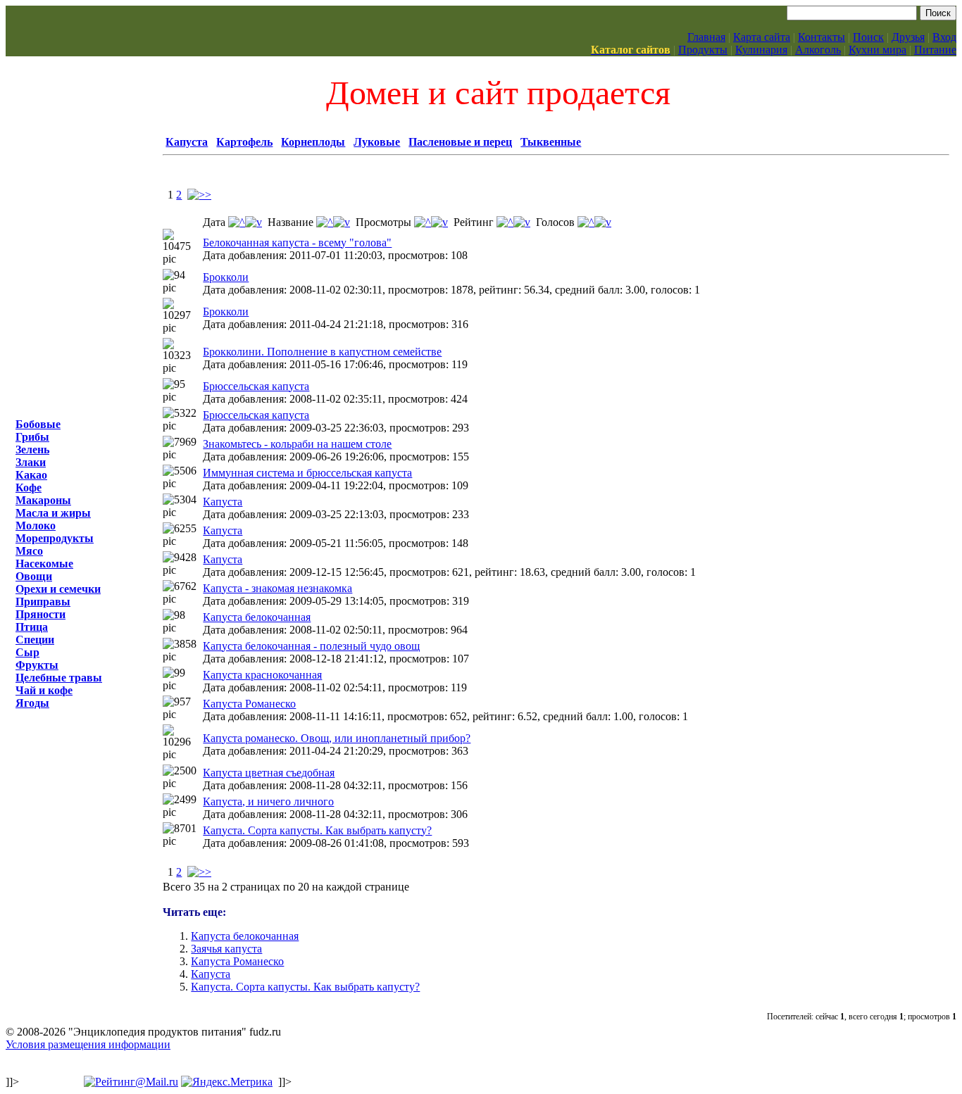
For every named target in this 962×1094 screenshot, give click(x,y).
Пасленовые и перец (460, 142)
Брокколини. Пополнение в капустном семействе (322, 352)
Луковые (377, 142)
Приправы (42, 602)
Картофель (244, 142)
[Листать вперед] (199, 195)
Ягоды (32, 703)
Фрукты (36, 665)
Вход (944, 37)
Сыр (27, 652)
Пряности (40, 614)
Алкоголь (818, 50)
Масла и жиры (53, 513)
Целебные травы (58, 678)
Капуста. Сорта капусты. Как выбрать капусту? (317, 830)
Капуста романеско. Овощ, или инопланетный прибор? (336, 738)
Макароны (43, 500)
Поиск (868, 37)
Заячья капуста (226, 949)
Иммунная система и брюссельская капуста (307, 473)
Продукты (702, 50)
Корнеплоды (313, 142)
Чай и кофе (44, 690)
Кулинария (761, 50)
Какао (31, 475)
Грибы (32, 437)
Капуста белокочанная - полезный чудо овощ (311, 646)
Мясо (29, 551)
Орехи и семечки (58, 589)
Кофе (28, 487)
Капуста (186, 142)
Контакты (821, 37)
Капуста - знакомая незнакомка (277, 588)
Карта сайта (761, 37)
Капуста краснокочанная (262, 675)
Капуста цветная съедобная (269, 773)
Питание (935, 50)
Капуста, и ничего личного (268, 801)
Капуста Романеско (249, 704)
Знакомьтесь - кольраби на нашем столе (297, 444)
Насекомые (44, 564)
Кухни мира (877, 50)
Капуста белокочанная (257, 617)
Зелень (32, 449)
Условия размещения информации (88, 1044)
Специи (34, 640)
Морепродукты (54, 538)
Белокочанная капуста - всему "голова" (297, 243)
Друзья (908, 37)
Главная (706, 37)
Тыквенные (550, 142)
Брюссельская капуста (256, 386)
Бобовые (38, 424)
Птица (31, 627)
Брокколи (226, 277)
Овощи (33, 576)
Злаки (30, 462)
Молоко (35, 526)
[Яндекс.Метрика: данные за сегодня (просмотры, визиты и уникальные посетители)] (227, 1082)
